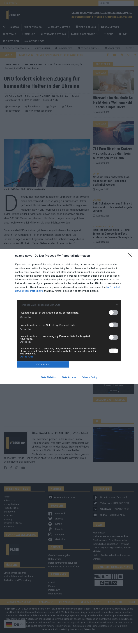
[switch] (113, 312)
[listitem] (69, 305)
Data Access (69, 377)
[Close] (131, 256)
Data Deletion (48, 377)
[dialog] (69, 316)
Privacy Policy (89, 377)
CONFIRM (43, 364)
